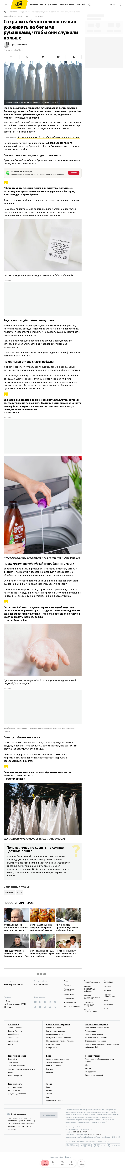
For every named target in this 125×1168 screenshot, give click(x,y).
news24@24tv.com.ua (13, 985)
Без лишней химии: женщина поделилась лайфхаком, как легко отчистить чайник (42, 354)
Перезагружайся (38, 5)
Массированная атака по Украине (59, 1041)
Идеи (6, 12)
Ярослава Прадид (19, 45)
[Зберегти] (74, 57)
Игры (106, 1008)
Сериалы (49, 1072)
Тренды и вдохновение (17, 1094)
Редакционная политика (69, 989)
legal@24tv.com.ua (94, 1134)
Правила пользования (72, 1007)
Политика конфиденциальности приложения (92, 997)
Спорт (49, 1084)
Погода (10, 1044)
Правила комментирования (91, 1010)
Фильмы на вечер (53, 1066)
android (72, 1145)
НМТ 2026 (89, 1068)
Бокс (48, 1087)
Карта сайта (108, 1004)
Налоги (10, 1072)
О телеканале (69, 995)
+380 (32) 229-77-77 (80, 1132)
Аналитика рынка (15, 1087)
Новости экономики (17, 1056)
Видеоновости (13, 1038)
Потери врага (51, 1048)
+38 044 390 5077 (41, 985)
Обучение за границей (94, 1075)
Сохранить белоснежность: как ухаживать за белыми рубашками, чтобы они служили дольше (50, 12)
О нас (66, 981)
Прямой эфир (13, 1034)
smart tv (99, 1145)
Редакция (67, 985)
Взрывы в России (53, 1044)
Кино (48, 1056)
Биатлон (49, 1097)
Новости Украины (15, 1031)
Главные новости (15, 1028)
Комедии (49, 1069)
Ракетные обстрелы (54, 1028)
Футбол (49, 1090)
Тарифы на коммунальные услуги (21, 1069)
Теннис (49, 1094)
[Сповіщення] (120, 4)
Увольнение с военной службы (97, 1028)
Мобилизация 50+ (92, 1031)
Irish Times (18, 50)
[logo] (19, 4)
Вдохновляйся (67, 5)
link (35, 1002)
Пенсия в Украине (15, 1076)
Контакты (107, 986)
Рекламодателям (70, 1003)
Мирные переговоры (54, 1034)
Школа (87, 1065)
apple (86, 1145)
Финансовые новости (16, 1066)
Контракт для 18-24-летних (96, 1038)
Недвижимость (15, 1084)
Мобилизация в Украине (96, 1024)
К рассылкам (49, 1115)
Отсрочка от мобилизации (95, 1041)
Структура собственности (109, 995)
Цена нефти (12, 1059)
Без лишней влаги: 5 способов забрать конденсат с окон (48, 137)
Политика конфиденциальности (92, 981)
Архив (106, 1000)
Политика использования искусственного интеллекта (89, 989)
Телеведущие (69, 999)
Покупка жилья (14, 1090)
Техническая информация (109, 981)
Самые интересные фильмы (57, 1059)
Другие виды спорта (54, 1100)
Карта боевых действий (55, 1031)
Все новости (13, 1024)
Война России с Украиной (58, 1024)
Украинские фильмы (54, 1062)
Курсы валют (13, 1062)
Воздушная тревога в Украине (58, 1038)
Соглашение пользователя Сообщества (89, 1004)
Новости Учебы (92, 1056)
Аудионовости (13, 1041)
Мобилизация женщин (94, 1034)
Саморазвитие (91, 1072)
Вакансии (107, 990)
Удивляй (81, 5)
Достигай (53, 5)
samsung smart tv (113, 1145)
